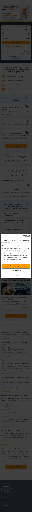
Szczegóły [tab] (14, 240)
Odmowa (16, 275)
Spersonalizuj (15, 270)
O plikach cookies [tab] (25, 240)
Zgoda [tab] (5, 240)
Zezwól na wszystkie (16, 266)
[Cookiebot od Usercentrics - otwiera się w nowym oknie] (23, 236)
